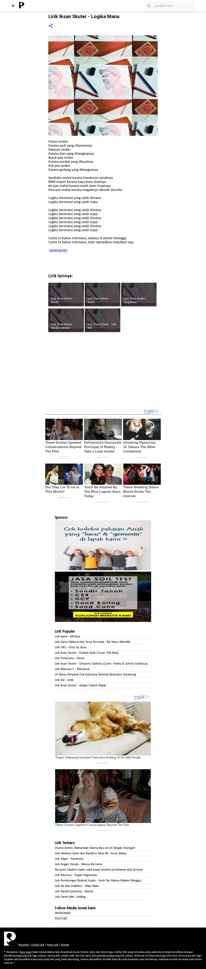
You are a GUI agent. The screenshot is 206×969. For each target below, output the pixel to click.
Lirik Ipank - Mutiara (67, 636)
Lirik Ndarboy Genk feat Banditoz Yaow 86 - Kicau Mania (90, 853)
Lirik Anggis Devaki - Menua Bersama (78, 864)
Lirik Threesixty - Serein (69, 658)
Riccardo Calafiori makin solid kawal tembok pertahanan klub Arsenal (98, 869)
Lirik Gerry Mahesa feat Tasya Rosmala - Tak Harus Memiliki (92, 642)
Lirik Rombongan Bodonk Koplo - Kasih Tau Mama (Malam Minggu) (98, 880)
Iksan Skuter (58, 250)
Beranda (24, 944)
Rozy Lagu (26, 952)
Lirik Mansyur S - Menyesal (72, 669)
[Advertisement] (103, 373)
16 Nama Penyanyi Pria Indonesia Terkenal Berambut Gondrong (95, 674)
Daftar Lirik (37, 944)
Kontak (65, 944)
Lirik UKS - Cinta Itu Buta (70, 647)
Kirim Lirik (52, 944)
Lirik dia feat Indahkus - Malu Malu (77, 886)
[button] (50, 26)
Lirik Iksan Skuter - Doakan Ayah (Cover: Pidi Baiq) (86, 653)
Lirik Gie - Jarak (64, 680)
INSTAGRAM (62, 913)
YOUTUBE (61, 918)
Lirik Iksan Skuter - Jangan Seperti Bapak (80, 685)
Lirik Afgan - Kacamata (69, 859)
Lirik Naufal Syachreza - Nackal (74, 891)
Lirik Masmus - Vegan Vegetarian (76, 875)
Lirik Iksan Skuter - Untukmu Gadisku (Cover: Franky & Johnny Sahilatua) (101, 663)
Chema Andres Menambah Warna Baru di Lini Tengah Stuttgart (95, 848)
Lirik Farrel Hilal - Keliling (70, 897)
